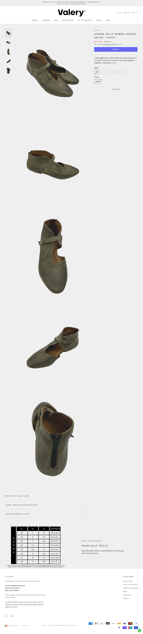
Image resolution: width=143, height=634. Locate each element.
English (25, 625)
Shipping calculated (109, 44)
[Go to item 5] (8, 71)
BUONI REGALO (67, 20)
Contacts (126, 598)
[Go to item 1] (8, 33)
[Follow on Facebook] (6, 616)
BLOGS (108, 20)
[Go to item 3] (8, 52)
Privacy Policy (127, 581)
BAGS (56, 20)
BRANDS (35, 20)
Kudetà (97, 30)
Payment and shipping (130, 588)
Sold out (116, 89)
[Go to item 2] (8, 42)
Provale (116, 49)
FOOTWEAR (46, 20)
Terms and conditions (130, 585)
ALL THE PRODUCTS (85, 20)
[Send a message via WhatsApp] (139, 630)
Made (125, 591)
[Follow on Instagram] (11, 616)
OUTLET (99, 20)
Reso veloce (127, 595)
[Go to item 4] (8, 61)
